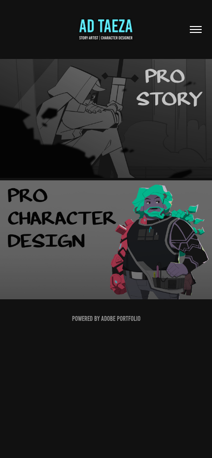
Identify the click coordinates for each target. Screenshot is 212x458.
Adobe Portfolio (121, 318)
